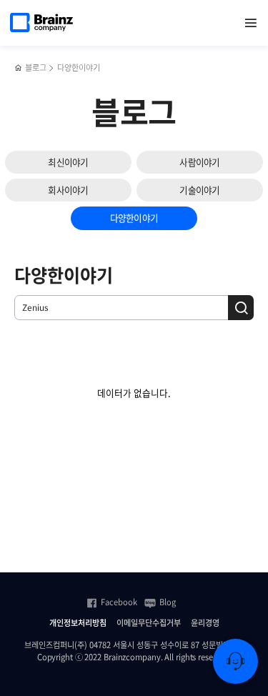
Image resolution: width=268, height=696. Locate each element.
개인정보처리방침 (77, 623)
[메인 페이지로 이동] (18, 68)
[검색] (241, 307)
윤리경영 (205, 623)
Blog (167, 602)
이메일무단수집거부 (148, 623)
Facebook (119, 602)
